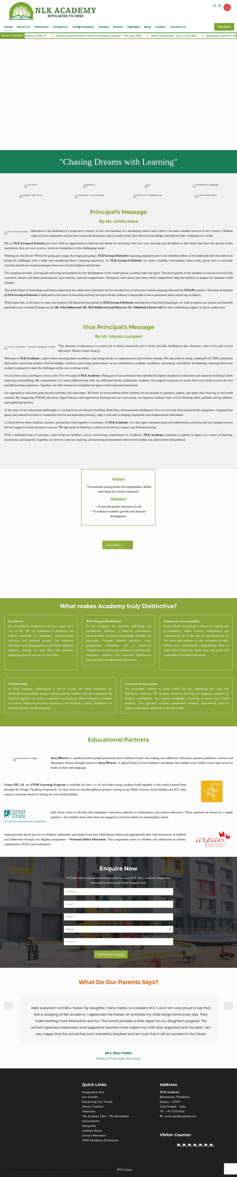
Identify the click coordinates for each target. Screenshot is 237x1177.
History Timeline (92, 1107)
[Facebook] (209, 1169)
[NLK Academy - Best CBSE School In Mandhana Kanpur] (53, 10)
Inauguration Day (93, 1092)
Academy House (92, 1131)
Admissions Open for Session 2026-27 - (180, 36)
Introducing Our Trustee (97, 1102)
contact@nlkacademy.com (180, 1116)
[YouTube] (214, 1169)
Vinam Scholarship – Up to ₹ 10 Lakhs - (123, 36)
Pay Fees (224, 26)
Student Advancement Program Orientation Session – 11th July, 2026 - (48, 36)
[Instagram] (219, 1169)
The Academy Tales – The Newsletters (105, 1116)
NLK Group (124, 1170)
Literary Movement (94, 1135)
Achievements (90, 1121)
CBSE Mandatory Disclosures (100, 1140)
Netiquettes (89, 1126)
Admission (88, 1111)
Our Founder (90, 1097)
